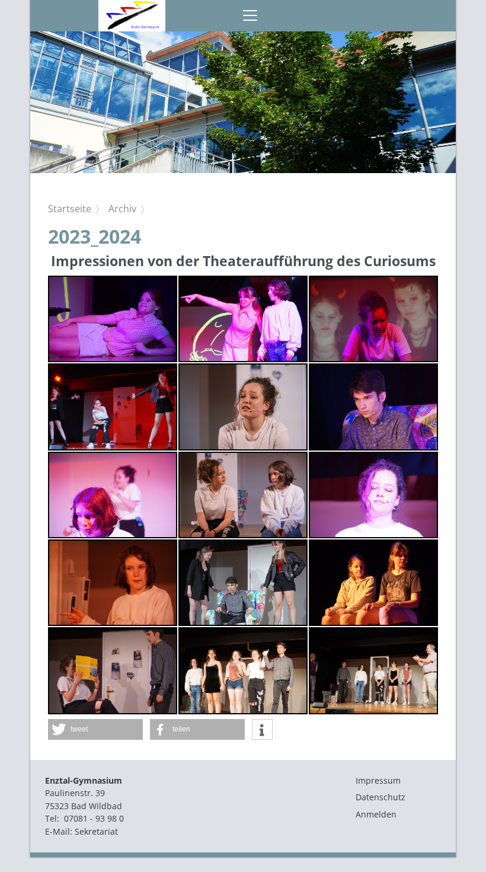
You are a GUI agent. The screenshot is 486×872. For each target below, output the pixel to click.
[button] (95, 729)
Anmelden (376, 814)
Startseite (69, 208)
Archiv (122, 208)
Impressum (378, 780)
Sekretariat (96, 831)
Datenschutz (380, 797)
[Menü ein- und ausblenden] (250, 15)
